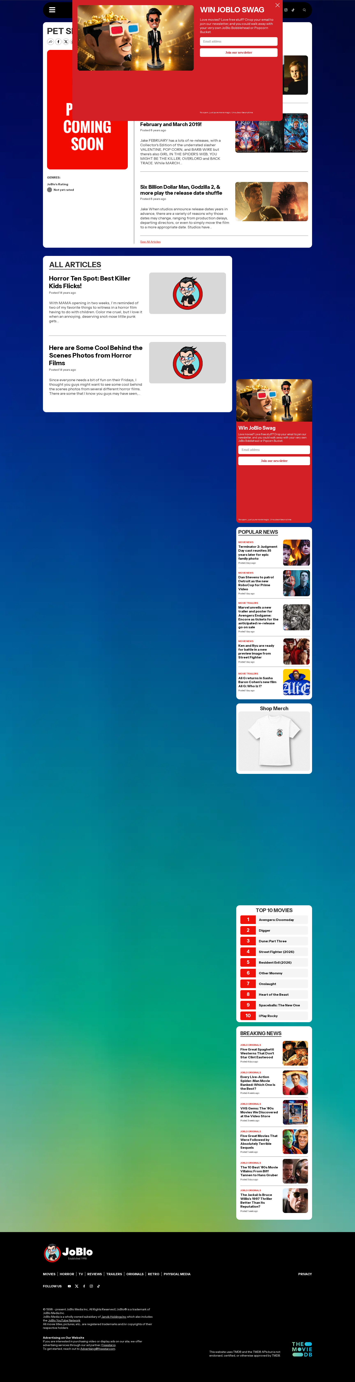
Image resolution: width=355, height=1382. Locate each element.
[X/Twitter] (76, 1286)
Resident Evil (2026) (275, 962)
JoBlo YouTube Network (64, 1320)
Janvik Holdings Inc (113, 1317)
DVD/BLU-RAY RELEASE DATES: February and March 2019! (177, 121)
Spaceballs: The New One (279, 1005)
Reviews (94, 1274)
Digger (264, 930)
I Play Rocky (268, 1016)
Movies (49, 1274)
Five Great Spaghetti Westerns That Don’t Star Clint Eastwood (257, 1053)
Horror (67, 1274)
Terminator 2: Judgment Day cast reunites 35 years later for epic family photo (257, 552)
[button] (52, 10)
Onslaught (267, 984)
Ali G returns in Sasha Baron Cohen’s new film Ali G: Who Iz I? (257, 682)
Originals (135, 1274)
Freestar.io (108, 1345)
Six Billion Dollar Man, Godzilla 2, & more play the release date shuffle (181, 190)
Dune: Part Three (273, 941)
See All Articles (150, 242)
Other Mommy (270, 973)
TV (80, 1274)
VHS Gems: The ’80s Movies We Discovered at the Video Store (259, 1112)
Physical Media (177, 1274)
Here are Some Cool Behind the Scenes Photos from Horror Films (96, 355)
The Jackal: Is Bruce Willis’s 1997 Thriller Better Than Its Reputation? (256, 1201)
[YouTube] (69, 1286)
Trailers (114, 1274)
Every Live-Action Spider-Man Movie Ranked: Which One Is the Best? (257, 1083)
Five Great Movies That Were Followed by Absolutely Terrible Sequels (259, 1142)
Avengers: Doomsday (276, 920)
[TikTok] (293, 10)
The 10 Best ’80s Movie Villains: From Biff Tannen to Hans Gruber (259, 1171)
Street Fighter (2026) (276, 952)
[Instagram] (285, 10)
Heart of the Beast (274, 994)
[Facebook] (84, 1286)
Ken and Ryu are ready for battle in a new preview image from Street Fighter (256, 651)
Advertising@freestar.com (97, 1349)
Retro (153, 1274)
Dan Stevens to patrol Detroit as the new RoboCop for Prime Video (256, 583)
